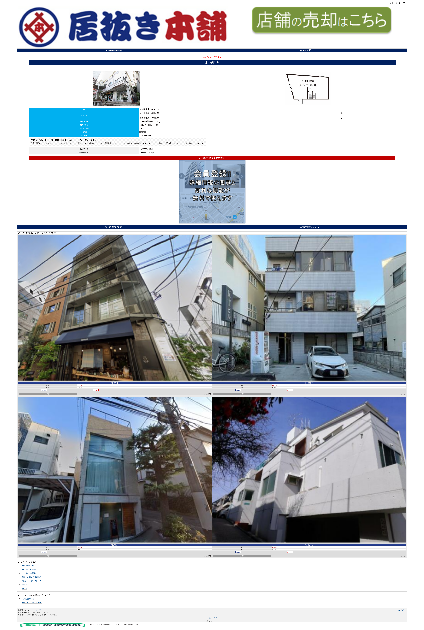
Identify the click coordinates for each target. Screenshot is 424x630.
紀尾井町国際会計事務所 (32, 602)
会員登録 (393, 3)
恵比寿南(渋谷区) (29, 573)
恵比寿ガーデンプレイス (32, 581)
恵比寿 (24, 588)
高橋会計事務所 (28, 599)
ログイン (402, 3)
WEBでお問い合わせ (309, 50)
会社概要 (38, 610)
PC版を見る (402, 610)
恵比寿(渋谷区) (28, 566)
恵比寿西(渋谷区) (29, 569)
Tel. (113, 50)
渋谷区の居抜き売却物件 (32, 577)
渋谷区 (24, 585)
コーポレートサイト (212, 618)
